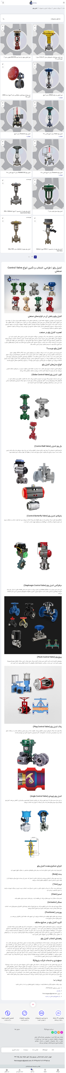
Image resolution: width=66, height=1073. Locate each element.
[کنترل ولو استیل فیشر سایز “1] (48, 193)
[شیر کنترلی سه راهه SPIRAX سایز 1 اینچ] (48, 77)
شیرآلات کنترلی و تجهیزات (45, 8)
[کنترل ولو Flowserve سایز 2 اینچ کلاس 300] (48, 155)
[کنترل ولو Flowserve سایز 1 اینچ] (16, 116)
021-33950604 (36, 1061)
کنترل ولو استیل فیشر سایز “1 (55, 211)
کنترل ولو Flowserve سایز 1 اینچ (22, 134)
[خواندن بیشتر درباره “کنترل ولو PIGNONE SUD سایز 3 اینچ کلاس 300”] (2, 141)
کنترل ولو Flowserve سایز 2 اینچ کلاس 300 (52, 173)
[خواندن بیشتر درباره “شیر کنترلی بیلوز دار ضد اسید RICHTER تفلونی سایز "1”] (2, 26)
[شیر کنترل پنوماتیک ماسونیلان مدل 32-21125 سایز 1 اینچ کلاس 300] (48, 39)
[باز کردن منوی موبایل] (64, 2)
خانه (63, 8)
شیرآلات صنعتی (57, 8)
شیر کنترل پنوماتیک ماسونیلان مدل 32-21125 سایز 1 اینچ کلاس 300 (49, 58)
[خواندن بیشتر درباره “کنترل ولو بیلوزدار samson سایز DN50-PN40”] (2, 218)
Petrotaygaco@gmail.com (22, 1061)
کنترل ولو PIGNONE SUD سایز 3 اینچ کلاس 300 (18, 173)
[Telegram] (55, 1032)
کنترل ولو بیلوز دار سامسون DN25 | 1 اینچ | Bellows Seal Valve (49, 250)
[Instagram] (61, 1032)
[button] (34, 64)
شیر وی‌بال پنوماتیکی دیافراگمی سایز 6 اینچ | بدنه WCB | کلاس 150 (16, 96)
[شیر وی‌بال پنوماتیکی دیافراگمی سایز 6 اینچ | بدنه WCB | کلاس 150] (16, 77)
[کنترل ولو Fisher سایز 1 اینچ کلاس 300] (48, 116)
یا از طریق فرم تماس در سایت (52, 996)
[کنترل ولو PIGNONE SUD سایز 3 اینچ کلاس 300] (16, 155)
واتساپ (58, 991)
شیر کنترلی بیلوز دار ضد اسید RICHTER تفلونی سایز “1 (17, 57)
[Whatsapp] (52, 1032)
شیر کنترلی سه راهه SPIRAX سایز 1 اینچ (53, 95)
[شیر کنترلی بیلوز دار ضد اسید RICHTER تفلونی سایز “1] (16, 39)
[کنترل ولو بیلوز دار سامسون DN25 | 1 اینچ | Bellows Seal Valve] (48, 231)
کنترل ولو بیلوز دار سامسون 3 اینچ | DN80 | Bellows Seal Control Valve (17, 212)
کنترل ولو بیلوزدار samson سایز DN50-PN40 (19, 249)
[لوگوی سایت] (33, 2)
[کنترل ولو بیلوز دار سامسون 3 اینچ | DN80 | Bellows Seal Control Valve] (16, 193)
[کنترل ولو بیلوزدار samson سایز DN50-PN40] (16, 231)
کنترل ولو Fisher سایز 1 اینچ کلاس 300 (53, 134)
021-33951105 (45, 1061)
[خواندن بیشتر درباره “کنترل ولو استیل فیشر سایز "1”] (34, 180)
